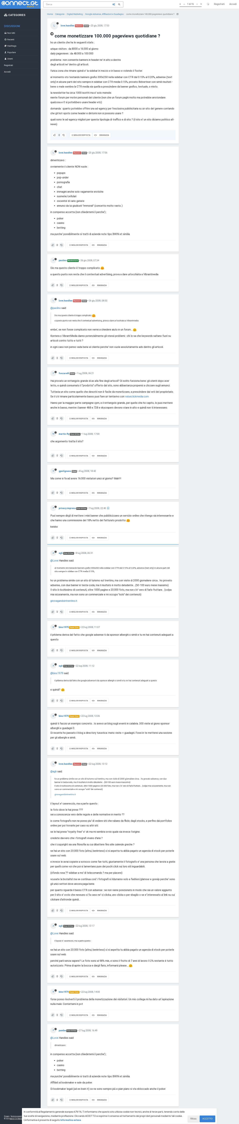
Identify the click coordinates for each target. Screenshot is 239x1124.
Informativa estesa (70, 1120)
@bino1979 (56, 673)
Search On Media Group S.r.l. (20, 1119)
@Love (54, 560)
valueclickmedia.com (137, 396)
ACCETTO (207, 1118)
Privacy (6, 1116)
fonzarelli (64, 373)
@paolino (55, 308)
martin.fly (64, 434)
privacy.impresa (67, 508)
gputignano (65, 471)
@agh (53, 771)
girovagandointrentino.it (63, 600)
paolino (63, 260)
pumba (62, 1030)
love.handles (67, 25)
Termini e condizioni (18, 1116)
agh (61, 553)
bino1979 (64, 627)
